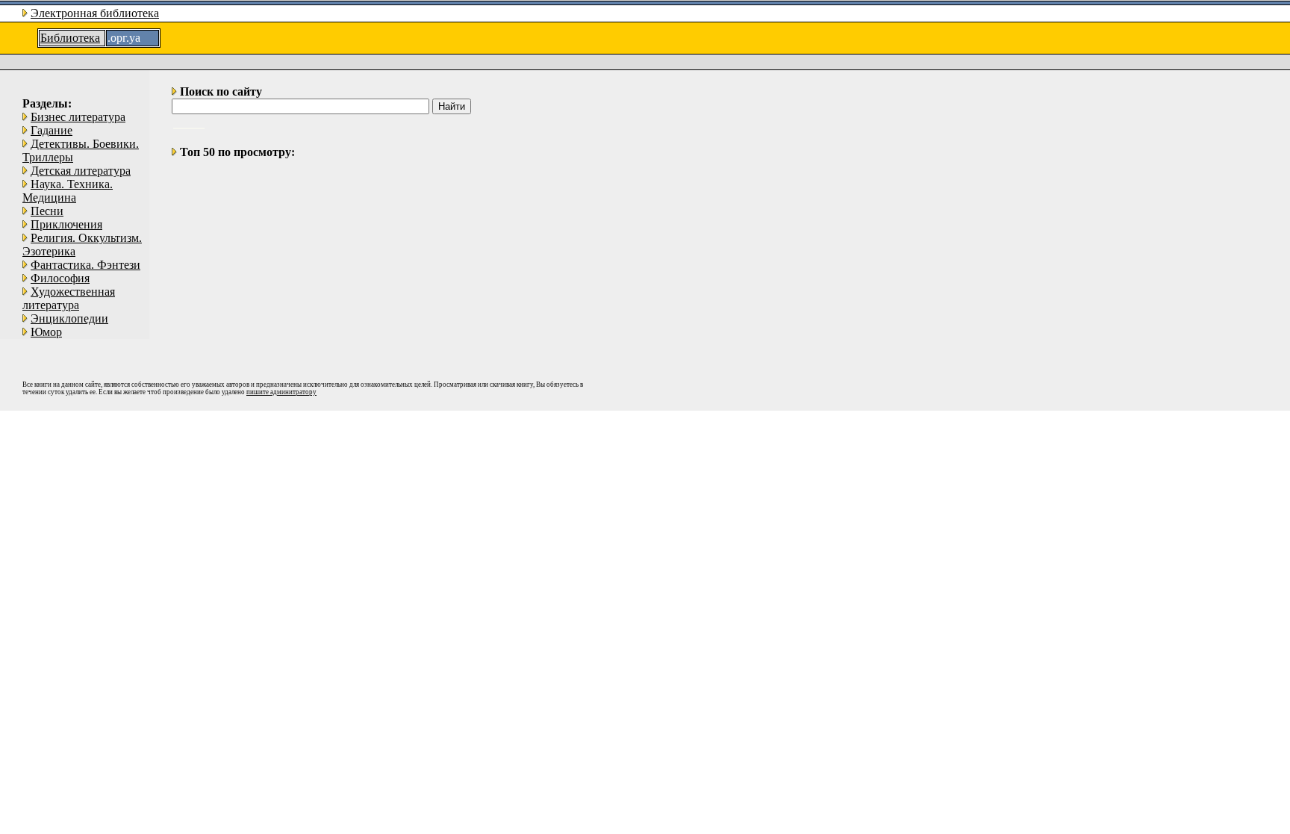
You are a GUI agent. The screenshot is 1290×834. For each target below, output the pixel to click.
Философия (60, 278)
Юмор (46, 332)
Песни (47, 211)
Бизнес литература (78, 117)
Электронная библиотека (95, 13)
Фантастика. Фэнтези (85, 264)
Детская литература (81, 170)
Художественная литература (68, 298)
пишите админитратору (281, 392)
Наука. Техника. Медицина (67, 191)
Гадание (51, 130)
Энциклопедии (69, 318)
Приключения (66, 224)
